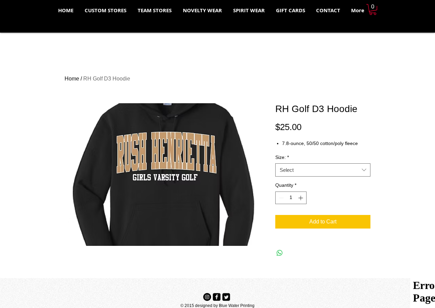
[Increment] (301, 198)
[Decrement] (280, 198)
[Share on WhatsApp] (280, 253)
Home (72, 78)
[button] (372, 9)
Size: (282, 157)
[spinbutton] (291, 198)
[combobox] (322, 170)
